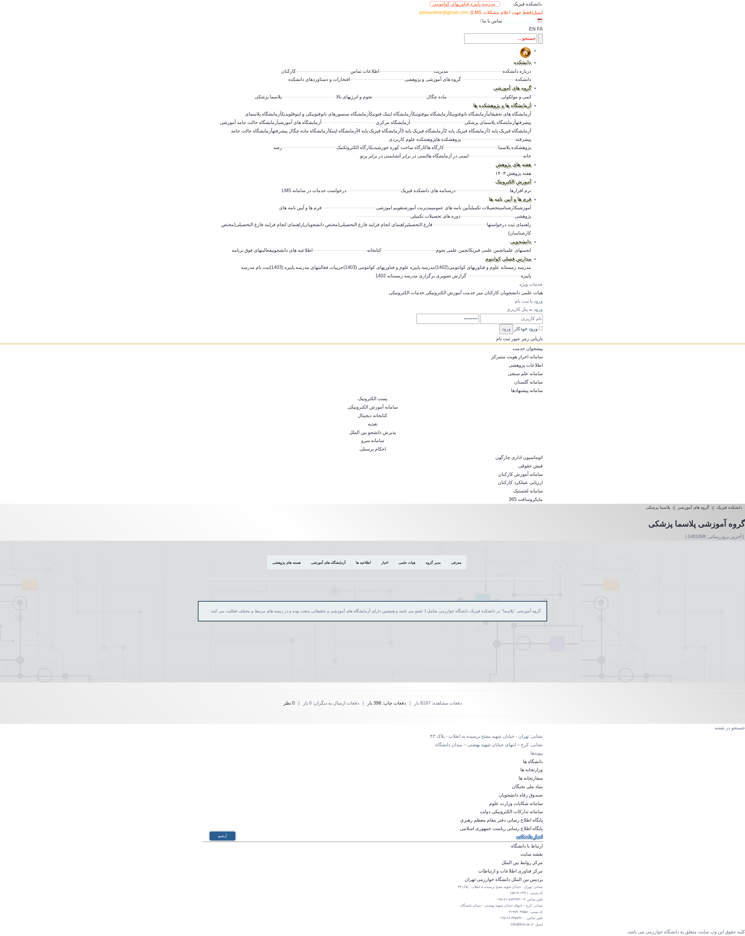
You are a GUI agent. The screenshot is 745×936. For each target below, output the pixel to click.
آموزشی (524, 207)
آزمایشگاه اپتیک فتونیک (391, 113)
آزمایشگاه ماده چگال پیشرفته (300, 130)
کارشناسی (508, 207)
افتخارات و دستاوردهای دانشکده (319, 79)
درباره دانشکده (517, 71)
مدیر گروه (433, 563)
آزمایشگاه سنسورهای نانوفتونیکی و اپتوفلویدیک (325, 113)
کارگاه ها (435, 147)
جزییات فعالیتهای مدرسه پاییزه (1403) (306, 267)
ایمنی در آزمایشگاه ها (448, 155)
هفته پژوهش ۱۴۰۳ (513, 173)
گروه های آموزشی (512, 88)
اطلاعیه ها (363, 563)
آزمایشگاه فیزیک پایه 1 (509, 130)
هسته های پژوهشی (286, 563)
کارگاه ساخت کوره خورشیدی (399, 147)
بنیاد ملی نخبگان (527, 786)
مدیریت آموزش (418, 207)
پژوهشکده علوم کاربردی (412, 139)
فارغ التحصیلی (419, 224)
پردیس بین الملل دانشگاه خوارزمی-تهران (504, 879)
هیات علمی (532, 292)
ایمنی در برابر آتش (411, 155)
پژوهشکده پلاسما (514, 147)
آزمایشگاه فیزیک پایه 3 (422, 130)
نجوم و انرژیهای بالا (354, 96)
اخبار (384, 563)
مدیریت (441, 71)
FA (540, 28)
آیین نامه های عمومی (451, 207)
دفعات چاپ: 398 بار (386, 703)
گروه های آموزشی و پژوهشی (433, 79)
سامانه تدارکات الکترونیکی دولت (511, 811)
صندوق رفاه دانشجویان (521, 795)
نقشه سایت (531, 854)
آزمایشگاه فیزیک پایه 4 (379, 130)
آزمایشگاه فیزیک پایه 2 (466, 130)
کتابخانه (374, 250)
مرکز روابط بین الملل (522, 862)
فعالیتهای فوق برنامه (252, 250)
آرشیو (222, 836)
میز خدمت (473, 292)
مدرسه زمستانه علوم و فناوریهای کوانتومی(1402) (483, 267)
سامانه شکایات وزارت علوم (516, 803)
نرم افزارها (520, 190)
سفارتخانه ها (531, 778)
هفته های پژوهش (513, 164)
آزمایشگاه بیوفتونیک (431, 113)
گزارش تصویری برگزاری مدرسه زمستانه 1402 (420, 275)
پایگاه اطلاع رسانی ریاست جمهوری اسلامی (501, 828)
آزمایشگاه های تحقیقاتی (509, 113)
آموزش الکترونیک (513, 182)
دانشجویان (510, 292)
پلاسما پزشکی (268, 96)
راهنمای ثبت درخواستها (509, 224)
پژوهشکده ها (448, 139)
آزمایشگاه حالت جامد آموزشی (249, 122)
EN (532, 28)
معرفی (456, 563)
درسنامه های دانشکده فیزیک (428, 190)
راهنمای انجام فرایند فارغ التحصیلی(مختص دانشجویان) (355, 224)
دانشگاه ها (533, 761)
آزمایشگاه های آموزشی (300, 122)
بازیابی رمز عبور (527, 338)
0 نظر (289, 703)
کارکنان (491, 292)
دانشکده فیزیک (527, 3)
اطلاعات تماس (364, 71)
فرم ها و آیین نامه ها (510, 199)
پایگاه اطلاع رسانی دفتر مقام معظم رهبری (501, 820)
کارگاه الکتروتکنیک (354, 147)
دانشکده (522, 62)
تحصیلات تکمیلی (484, 207)
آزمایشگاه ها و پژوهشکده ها (502, 105)
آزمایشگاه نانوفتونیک (469, 113)
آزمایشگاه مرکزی (393, 122)
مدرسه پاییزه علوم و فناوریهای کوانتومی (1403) (389, 267)
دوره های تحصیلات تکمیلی (435, 216)
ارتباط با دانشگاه (527, 845)
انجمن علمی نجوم (453, 250)
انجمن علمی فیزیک (487, 250)
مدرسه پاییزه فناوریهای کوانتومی (465, 3)
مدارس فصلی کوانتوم (508, 259)
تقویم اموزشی (390, 207)
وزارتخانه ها (531, 769)
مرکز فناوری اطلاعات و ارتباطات (510, 870)
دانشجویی (520, 241)
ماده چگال (437, 96)
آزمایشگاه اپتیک (343, 130)
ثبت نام (503, 338)
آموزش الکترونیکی (443, 292)
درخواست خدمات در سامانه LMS (314, 190)
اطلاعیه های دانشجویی (292, 250)
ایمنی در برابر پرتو (377, 155)
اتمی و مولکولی (516, 96)
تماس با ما (492, 20)
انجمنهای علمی (518, 250)
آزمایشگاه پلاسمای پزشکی (490, 122)
